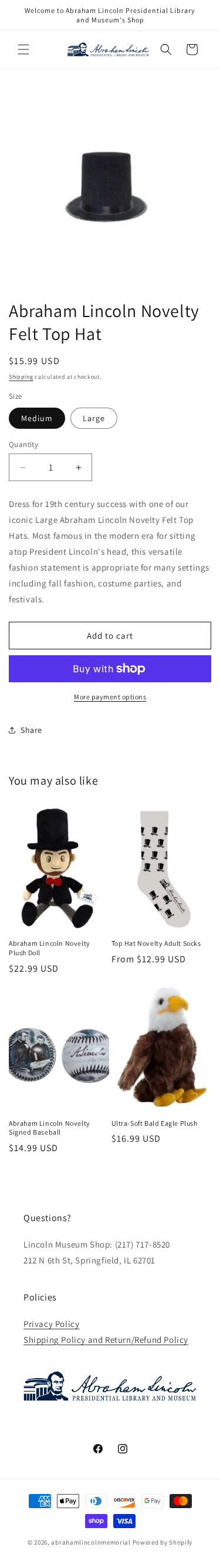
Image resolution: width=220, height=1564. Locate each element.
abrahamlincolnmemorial (90, 1542)
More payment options (110, 696)
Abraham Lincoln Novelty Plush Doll (49, 948)
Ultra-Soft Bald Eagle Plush (154, 1123)
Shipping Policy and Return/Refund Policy (105, 1339)
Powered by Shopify (163, 1542)
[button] (23, 49)
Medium (37, 418)
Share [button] (31, 730)
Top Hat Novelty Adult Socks (156, 943)
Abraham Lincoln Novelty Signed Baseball (49, 1128)
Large (94, 418)
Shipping (21, 377)
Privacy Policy (51, 1323)
